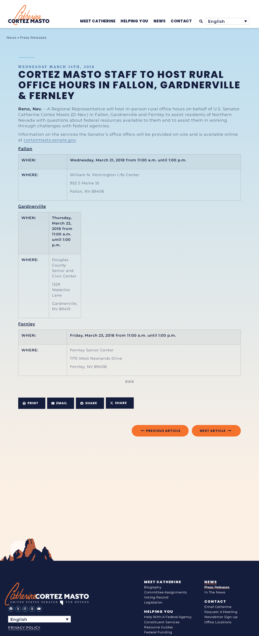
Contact (215, 601)
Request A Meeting (220, 612)
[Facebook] (11, 609)
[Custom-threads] (32, 609)
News (11, 38)
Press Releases (33, 38)
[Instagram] (25, 609)
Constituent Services (161, 622)
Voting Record (156, 597)
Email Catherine (217, 607)
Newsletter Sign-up (221, 617)
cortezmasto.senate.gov (50, 140)
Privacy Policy (24, 628)
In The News (214, 592)
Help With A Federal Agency (168, 617)
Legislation (153, 602)
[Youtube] (39, 609)
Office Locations (217, 622)
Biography (152, 587)
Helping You (158, 611)
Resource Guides (158, 627)
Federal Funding (158, 632)
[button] (31, 403)
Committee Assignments (165, 592)
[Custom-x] (18, 609)
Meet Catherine (162, 582)
